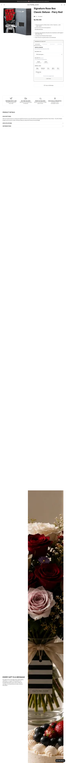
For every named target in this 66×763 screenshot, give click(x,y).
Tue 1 (48, 69)
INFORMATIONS (7, 126)
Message (45, 44)
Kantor (46, 62)
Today (37, 69)
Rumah (38, 62)
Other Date (39, 73)
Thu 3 (58, 69)
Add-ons (52, 44)
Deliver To (39, 58)
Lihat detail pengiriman (39, 29)
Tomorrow (43, 69)
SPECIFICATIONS (7, 123)
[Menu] (1, 4)
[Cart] (64, 4)
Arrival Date (38, 65)
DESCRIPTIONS (7, 116)
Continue (48, 78)
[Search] (4, 4)
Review (60, 44)
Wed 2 (53, 69)
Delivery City (38, 51)
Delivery (37, 44)
